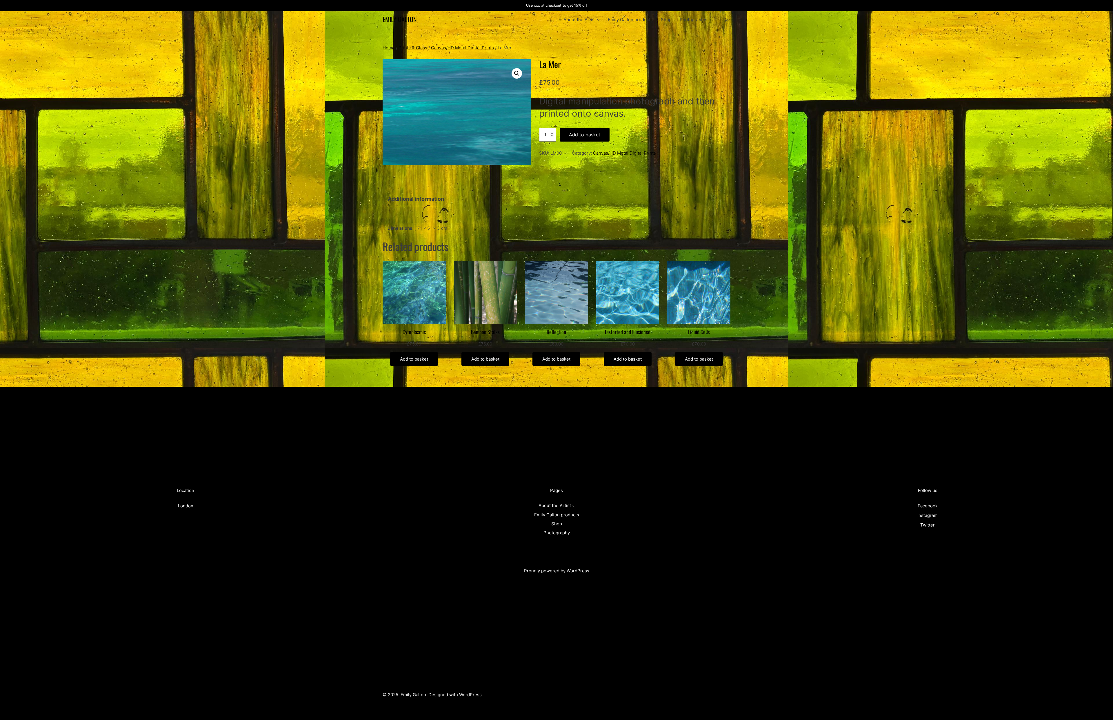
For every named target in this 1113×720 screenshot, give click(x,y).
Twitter (927, 525)
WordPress (578, 571)
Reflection (556, 332)
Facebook (928, 506)
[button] (517, 73)
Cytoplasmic (414, 332)
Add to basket (584, 135)
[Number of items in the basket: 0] (726, 19)
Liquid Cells (699, 332)
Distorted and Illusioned (627, 332)
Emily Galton (400, 19)
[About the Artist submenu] (598, 19)
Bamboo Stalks (485, 332)
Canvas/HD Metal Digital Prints (462, 47)
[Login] (716, 19)
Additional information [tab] (416, 199)
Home (389, 47)
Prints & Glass (413, 47)
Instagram (927, 515)
